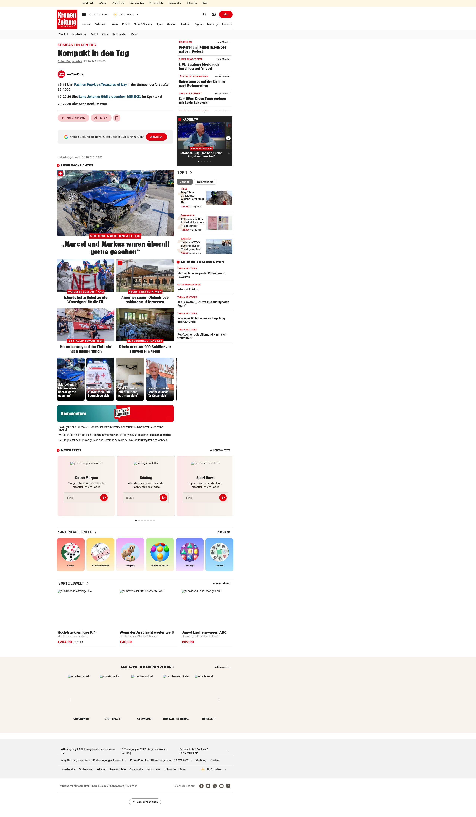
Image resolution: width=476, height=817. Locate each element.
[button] (217, 24)
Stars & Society (143, 24)
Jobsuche (192, 3)
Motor (210, 24)
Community (118, 3)
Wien (115, 24)
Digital (199, 24)
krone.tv (227, 24)
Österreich (101, 24)
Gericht (94, 34)
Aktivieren (156, 136)
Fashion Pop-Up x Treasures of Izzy (100, 84)
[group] (71, 379)
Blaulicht (63, 34)
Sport (159, 24)
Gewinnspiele (137, 3)
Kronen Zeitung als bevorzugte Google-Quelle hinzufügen (116, 137)
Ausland (185, 24)
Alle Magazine (222, 667)
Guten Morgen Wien (70, 61)
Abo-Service (68, 769)
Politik (126, 24)
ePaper (103, 3)
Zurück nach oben (145, 802)
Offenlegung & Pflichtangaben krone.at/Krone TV (88, 751)
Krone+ (86, 24)
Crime (105, 34)
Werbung (201, 760)
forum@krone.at (147, 440)
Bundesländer (79, 34)
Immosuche (175, 3)
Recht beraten (119, 34)
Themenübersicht (160, 434)
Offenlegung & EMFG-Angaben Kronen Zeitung (144, 751)
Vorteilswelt (88, 3)
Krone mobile (156, 3)
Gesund (171, 24)
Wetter (134, 34)
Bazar (205, 3)
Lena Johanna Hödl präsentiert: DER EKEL (110, 97)
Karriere (215, 760)
